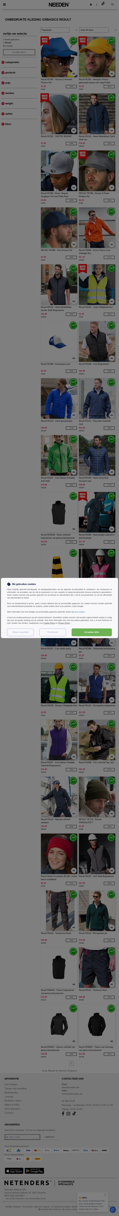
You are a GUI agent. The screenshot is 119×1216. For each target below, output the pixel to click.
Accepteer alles (91, 632)
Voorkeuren (52, 632)
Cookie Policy (49, 623)
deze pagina (79, 612)
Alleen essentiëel (20, 632)
